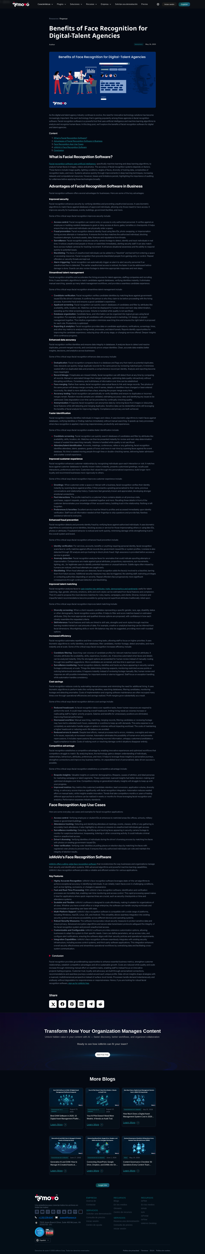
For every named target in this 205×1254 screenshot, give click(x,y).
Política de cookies (163, 1251)
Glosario (118, 1208)
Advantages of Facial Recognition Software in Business (78, 141)
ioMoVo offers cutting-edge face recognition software (72, 864)
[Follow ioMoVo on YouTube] (42, 1212)
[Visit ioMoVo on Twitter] (53, 1004)
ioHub (144, 1208)
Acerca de (91, 1201)
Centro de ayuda (94, 1225)
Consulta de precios (95, 1217)
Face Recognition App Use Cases (68, 144)
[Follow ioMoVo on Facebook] (53, 1212)
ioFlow (144, 1219)
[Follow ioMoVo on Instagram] (48, 1212)
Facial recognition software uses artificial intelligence (72, 163)
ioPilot (144, 1201)
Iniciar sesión (169, 4)
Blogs (116, 1201)
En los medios (120, 1204)
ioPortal (144, 1216)
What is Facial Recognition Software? (70, 138)
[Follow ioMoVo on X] (59, 1212)
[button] (45, 4)
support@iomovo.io (68, 1218)
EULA (152, 1251)
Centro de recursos (123, 1212)
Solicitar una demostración (126, 4)
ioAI (143, 1212)
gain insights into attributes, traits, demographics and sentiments (109, 588)
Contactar (91, 1204)
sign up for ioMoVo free (78, 983)
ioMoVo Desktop (149, 1223)
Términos (144, 1251)
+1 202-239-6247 (46, 1218)
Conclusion (59, 150)
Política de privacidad (131, 1251)
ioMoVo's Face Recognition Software (70, 147)
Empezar (184, 4)
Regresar (64, 19)
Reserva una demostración (126, 1221)
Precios (144, 4)
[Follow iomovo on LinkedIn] (37, 1212)
